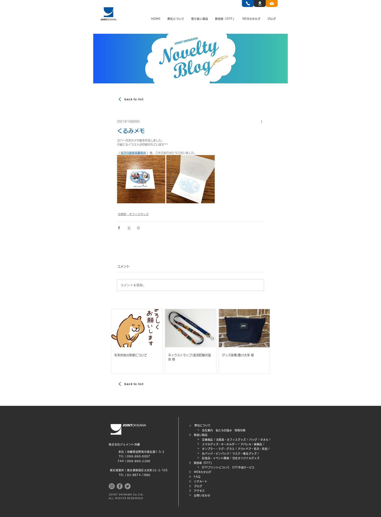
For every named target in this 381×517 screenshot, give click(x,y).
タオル (264, 439)
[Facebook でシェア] (119, 228)
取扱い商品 (200, 435)
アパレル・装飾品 (251, 444)
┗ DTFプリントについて (210, 467)
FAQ (197, 477)
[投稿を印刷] (138, 228)
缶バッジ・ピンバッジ (215, 453)
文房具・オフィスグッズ (133, 214)
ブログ (198, 486)
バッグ (253, 439)
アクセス (199, 490)
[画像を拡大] (141, 179)
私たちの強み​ (224, 430)
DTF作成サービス (243, 467)
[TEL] (248, 3)
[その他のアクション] (261, 121)
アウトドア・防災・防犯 (252, 449)
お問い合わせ (202, 495)
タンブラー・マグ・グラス (218, 449)
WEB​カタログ (202, 472)
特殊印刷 (240, 430)
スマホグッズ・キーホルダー (219, 444)
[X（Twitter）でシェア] (129, 228)
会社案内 (207, 430)
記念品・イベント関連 (215, 458)
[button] (176, 19)
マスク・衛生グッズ (244, 453)
